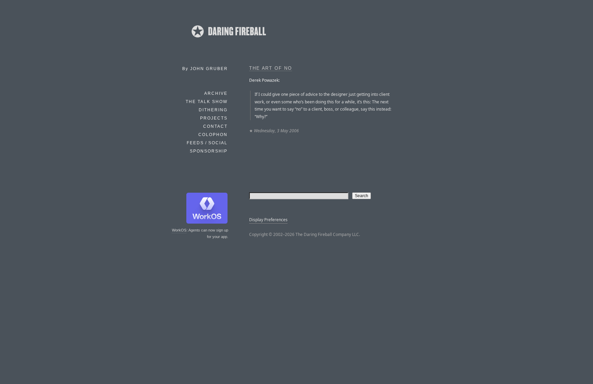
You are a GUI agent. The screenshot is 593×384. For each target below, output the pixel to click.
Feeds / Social (207, 142)
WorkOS (179, 230)
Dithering (213, 110)
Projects (214, 118)
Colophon (213, 134)
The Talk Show (207, 101)
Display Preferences (268, 220)
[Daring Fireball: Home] (228, 39)
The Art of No (270, 68)
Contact (215, 126)
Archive (216, 93)
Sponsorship (209, 151)
